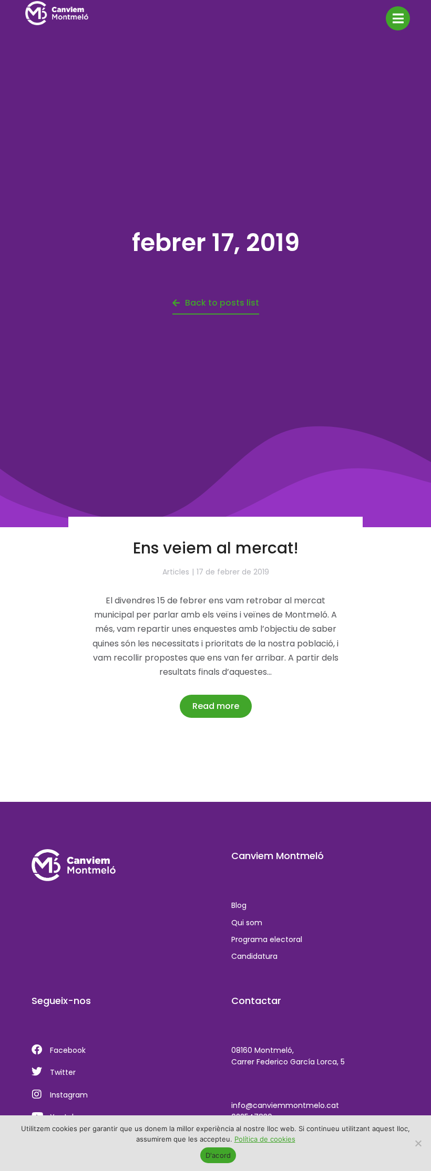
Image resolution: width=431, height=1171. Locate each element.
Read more (215, 706)
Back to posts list (222, 303)
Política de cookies (264, 1139)
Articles (175, 572)
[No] (418, 1143)
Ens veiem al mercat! (216, 548)
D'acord (218, 1155)
